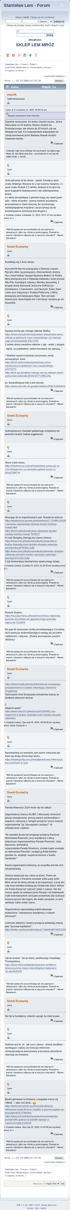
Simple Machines (48, 1205)
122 (21, 80)
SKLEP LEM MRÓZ (35, 44)
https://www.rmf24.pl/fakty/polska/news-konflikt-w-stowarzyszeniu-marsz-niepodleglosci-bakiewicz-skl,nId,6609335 (31, 968)
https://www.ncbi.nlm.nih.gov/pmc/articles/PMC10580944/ (35, 386)
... (14, 80)
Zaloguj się (35, 17)
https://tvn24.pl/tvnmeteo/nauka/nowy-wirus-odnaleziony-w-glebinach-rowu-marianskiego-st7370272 (29, 366)
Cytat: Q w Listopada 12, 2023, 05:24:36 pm (26, 110)
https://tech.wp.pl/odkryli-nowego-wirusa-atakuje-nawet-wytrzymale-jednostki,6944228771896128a (34, 374)
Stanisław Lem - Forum (27, 5)
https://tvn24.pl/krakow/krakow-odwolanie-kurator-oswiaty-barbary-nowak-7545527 (31, 533)
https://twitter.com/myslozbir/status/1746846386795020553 (36, 929)
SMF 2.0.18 (22, 1205)
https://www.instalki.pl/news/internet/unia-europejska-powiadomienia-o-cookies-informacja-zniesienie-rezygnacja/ (33, 687)
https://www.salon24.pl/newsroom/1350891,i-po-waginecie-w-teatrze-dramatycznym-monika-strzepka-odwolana (33, 715)
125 (35, 80)
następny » (60, 76)
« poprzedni (49, 76)
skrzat (46, 67)
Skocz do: (37, 1184)
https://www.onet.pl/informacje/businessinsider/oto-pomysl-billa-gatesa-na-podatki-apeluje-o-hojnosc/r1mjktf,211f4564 (31, 1120)
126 (39, 80)
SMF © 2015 (34, 1205)
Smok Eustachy (17, 246)
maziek (12, 94)
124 (31, 80)
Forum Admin (36, 67)
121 (17, 80)
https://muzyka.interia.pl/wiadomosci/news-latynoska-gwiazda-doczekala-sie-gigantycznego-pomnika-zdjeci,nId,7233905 (33, 619)
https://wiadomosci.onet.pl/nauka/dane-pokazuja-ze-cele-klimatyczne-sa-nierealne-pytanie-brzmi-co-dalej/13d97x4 (32, 469)
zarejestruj (49, 17)
